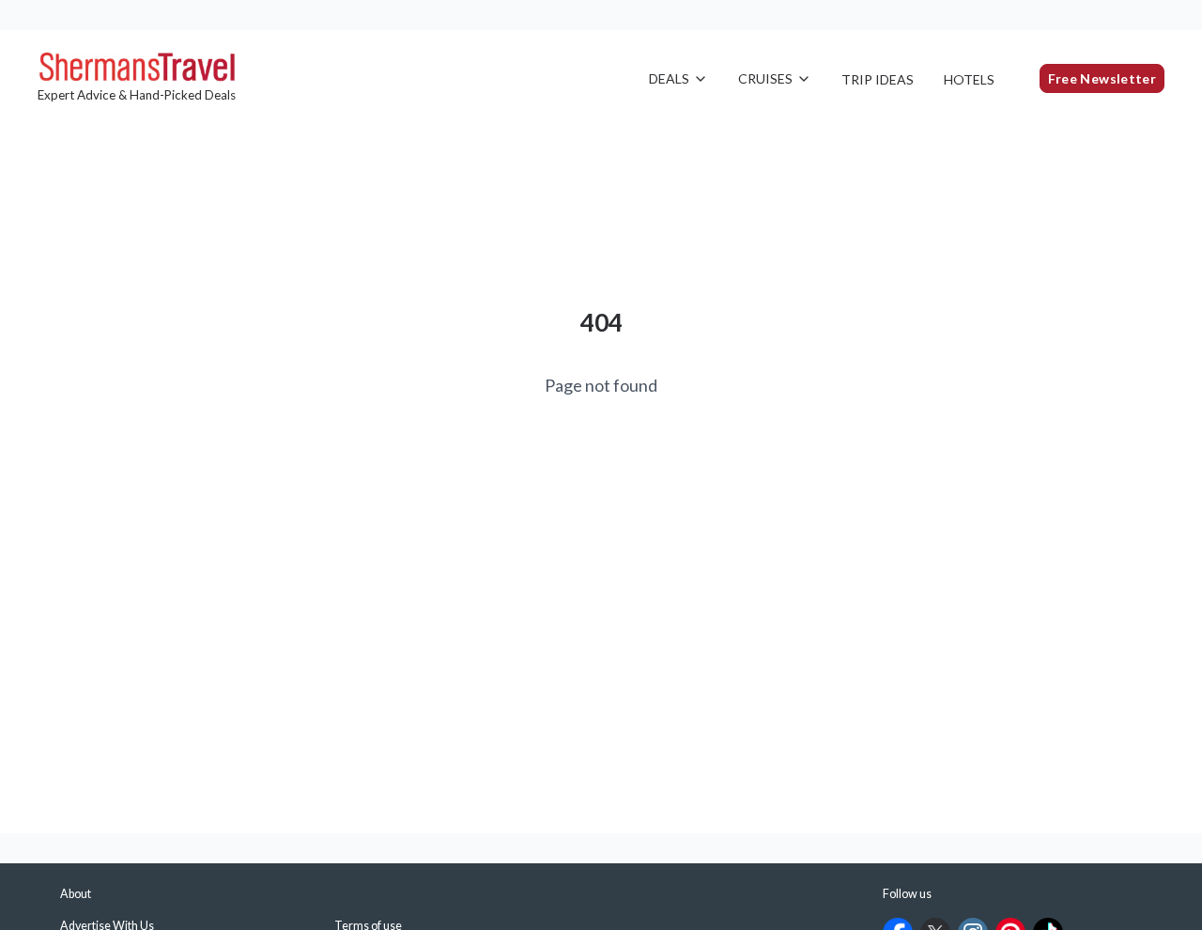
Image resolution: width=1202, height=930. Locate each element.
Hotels (969, 79)
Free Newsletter (1102, 78)
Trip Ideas (877, 79)
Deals (669, 78)
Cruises (765, 78)
